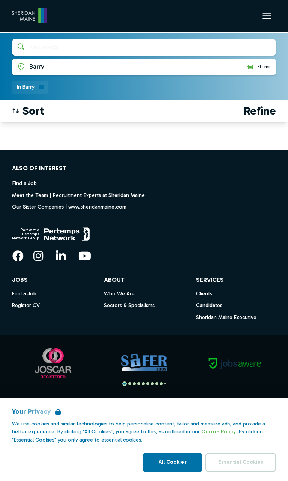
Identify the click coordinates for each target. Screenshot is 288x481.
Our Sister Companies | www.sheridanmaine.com (69, 206)
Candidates (209, 305)
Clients (204, 293)
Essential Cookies (240, 462)
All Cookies (173, 462)
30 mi (263, 67)
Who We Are (119, 293)
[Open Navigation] (267, 16)
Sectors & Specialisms (129, 305)
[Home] (29, 15)
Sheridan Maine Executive (226, 317)
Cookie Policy (218, 431)
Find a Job (24, 183)
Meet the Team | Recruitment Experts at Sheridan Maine (78, 195)
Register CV (26, 305)
